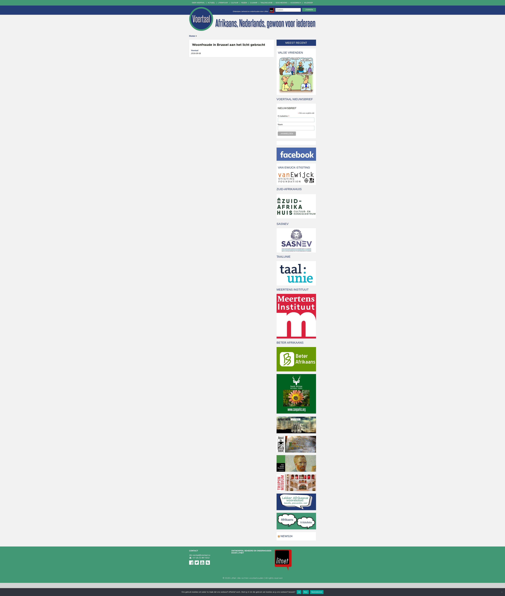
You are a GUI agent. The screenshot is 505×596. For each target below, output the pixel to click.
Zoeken (309, 10)
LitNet (233, 578)
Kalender (308, 3)
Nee (305, 592)
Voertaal (194, 50)
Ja (299, 592)
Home (192, 36)
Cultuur (234, 3)
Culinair (253, 3)
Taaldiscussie (266, 3)
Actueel (211, 3)
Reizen (244, 3)
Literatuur (223, 3)
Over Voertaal (198, 3)
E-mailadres (283, 116)
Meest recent (296, 42)
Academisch (295, 3)
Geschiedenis (281, 3)
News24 (286, 536)
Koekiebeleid (316, 592)
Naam (280, 124)
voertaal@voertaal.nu (201, 555)
